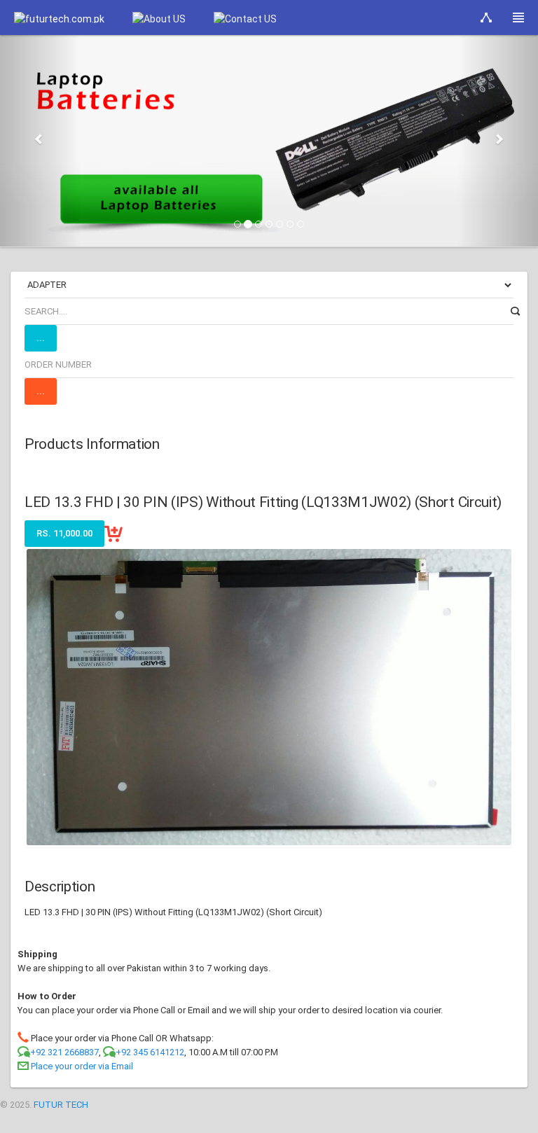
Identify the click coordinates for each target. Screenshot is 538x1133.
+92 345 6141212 (150, 1052)
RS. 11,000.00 (64, 533)
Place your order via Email (82, 1066)
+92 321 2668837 (64, 1052)
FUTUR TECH (61, 1104)
